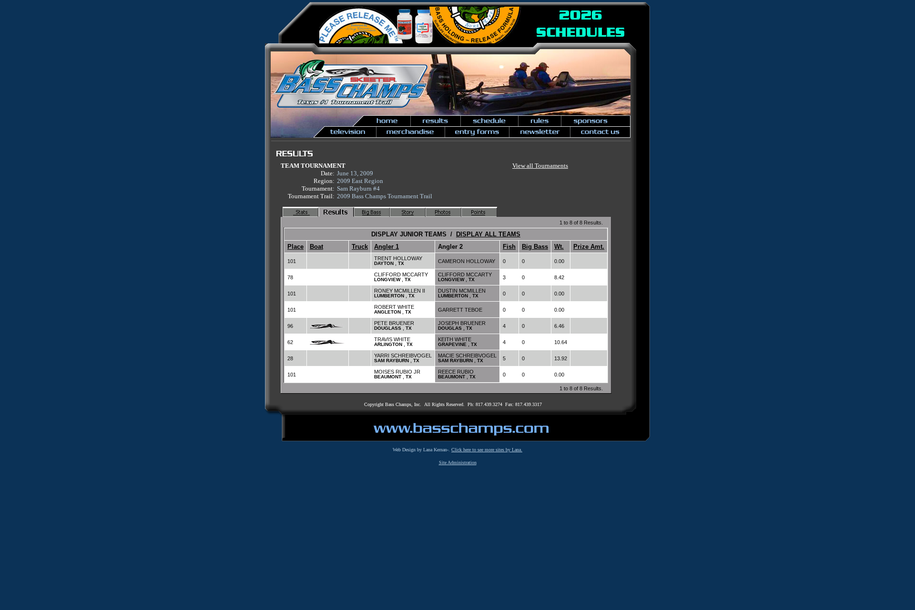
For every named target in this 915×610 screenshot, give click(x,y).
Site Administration (458, 462)
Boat (316, 246)
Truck (360, 246)
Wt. (559, 246)
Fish (509, 246)
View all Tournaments (540, 165)
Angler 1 (386, 246)
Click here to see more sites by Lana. (486, 449)
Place (295, 246)
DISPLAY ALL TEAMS (488, 234)
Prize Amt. (588, 246)
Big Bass (535, 246)
